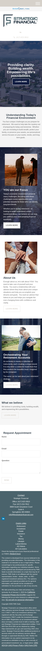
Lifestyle (21, 541)
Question (5, 460)
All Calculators (21, 549)
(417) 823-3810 (22, 37)
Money (21, 539)
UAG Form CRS (30, 645)
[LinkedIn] (20, 32)
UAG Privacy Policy (16, 645)
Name (4, 437)
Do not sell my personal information (20, 600)
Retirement (21, 526)
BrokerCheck (15, 554)
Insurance (21, 534)
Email (4, 449)
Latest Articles (21, 544)
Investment (21, 529)
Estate (21, 531)
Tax (21, 536)
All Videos (21, 546)
